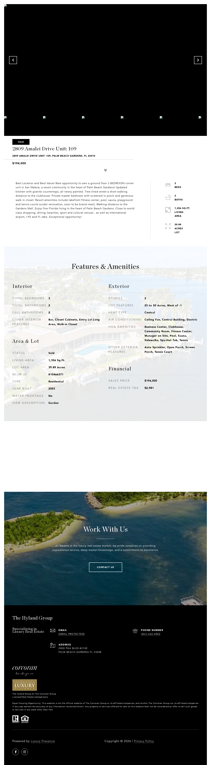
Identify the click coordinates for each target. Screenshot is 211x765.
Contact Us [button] (105, 567)
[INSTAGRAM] (24, 752)
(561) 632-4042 (150, 634)
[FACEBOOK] (15, 752)
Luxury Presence (43, 741)
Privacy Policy (144, 741)
